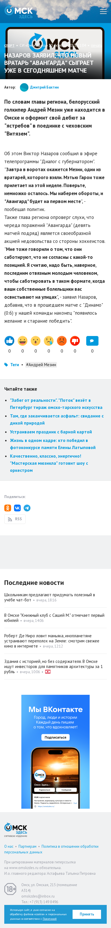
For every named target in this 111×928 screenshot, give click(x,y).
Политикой (50, 919)
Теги (14, 364)
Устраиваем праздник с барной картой (51, 432)
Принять (87, 914)
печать (96, 45)
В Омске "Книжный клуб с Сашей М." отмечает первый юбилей (54, 617)
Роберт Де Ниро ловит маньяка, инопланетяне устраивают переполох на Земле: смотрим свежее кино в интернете (51, 641)
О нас (8, 846)
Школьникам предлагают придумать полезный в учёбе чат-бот (49, 597)
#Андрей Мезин (41, 364)
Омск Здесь (18, 11)
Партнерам (27, 846)
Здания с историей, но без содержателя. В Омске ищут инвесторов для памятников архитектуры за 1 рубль (53, 666)
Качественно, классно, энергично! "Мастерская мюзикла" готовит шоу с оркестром (49, 463)
